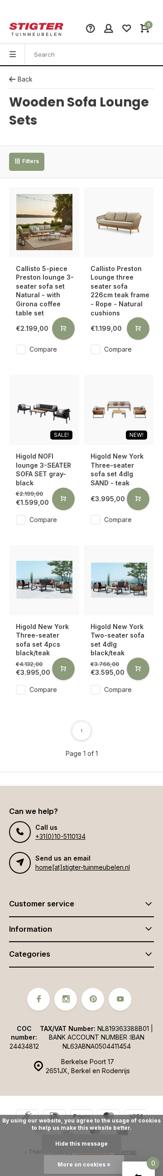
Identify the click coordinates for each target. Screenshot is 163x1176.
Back (25, 79)
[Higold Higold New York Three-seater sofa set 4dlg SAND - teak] (119, 410)
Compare (43, 349)
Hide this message (81, 1143)
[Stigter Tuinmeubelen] (36, 29)
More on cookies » (84, 1164)
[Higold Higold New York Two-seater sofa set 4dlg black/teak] (119, 580)
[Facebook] (38, 999)
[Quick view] (63, 328)
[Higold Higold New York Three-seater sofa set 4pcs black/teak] (44, 580)
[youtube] (120, 999)
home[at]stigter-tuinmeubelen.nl (82, 867)
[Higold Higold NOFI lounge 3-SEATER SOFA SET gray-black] (44, 410)
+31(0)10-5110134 (60, 836)
